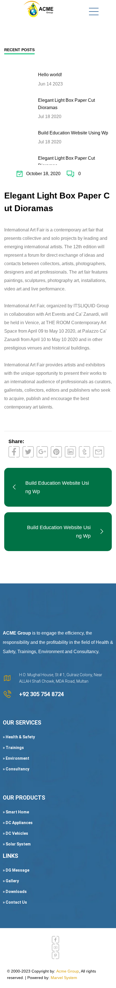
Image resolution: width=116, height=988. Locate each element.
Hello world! (50, 74)
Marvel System (64, 977)
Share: (16, 441)
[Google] (42, 451)
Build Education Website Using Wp (73, 132)
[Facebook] (14, 451)
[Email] (98, 451)
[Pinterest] (56, 451)
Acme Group (67, 971)
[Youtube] (55, 947)
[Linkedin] (70, 451)
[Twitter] (28, 451)
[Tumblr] (84, 451)
